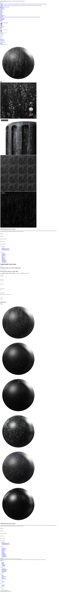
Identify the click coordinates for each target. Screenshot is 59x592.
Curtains (9, 5)
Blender (1, 10)
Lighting (30, 5)
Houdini (1, 15)
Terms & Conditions (2, 591)
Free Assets (2, 7)
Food (22, 5)
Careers (3, 577)
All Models (1, 5)
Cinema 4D (1, 13)
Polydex (3, 572)
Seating (38, 5)
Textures (1, 26)
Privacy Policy (7, 591)
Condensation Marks (4, 262)
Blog (2, 575)
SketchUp (2, 16)
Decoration (11, 5)
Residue (3, 552)
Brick (7, 5)
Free (24, 5)
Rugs (36, 5)
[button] (29, 2)
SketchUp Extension (4, 569)
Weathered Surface (4, 254)
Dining (14, 5)
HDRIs (1, 28)
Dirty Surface (3, 255)
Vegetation (40, 5)
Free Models (3, 565)
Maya (1, 14)
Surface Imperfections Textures (6, 248)
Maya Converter (4, 571)
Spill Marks (3, 549)
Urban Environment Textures (5, 544)
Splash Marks (3, 261)
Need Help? (1, 22)
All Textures (1, 33)
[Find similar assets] (1, 81)
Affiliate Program (2, 19)
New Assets (1, 8)
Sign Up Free (2, 560)
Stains (2, 256)
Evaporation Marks (4, 260)
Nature (32, 5)
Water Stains (3, 258)
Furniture (26, 5)
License (10, 591)
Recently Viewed (2, 18)
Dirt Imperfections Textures (5, 249)
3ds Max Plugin (4, 570)
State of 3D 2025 (4, 578)
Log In (1, 20)
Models (1, 27)
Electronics (18, 5)
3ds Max (1, 11)
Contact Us (3, 586)
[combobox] (29, 30)
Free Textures (3, 564)
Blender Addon (4, 568)
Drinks (16, 5)
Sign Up (3, 581)
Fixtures (21, 5)
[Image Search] (1, 31)
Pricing (1, 17)
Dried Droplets (4, 554)
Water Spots (3, 253)
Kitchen (28, 5)
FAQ (2, 585)
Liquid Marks (3, 259)
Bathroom (4, 5)
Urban (1, 37)
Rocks (34, 5)
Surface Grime (4, 257)
